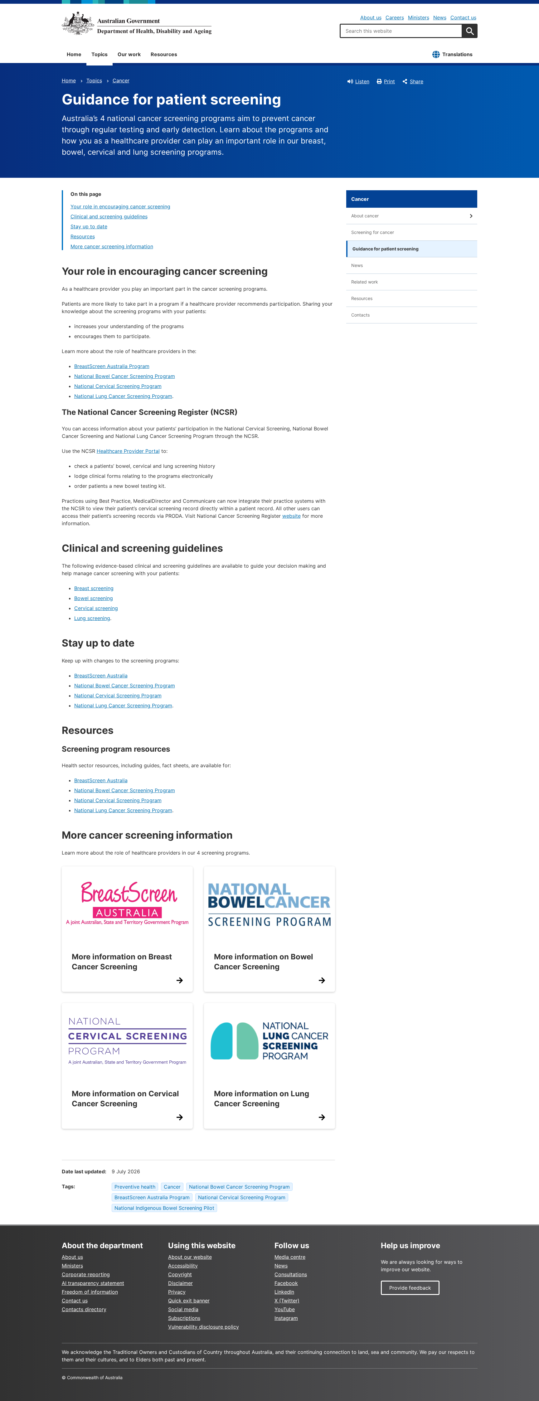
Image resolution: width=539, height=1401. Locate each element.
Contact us (463, 17)
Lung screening (92, 618)
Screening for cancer (372, 232)
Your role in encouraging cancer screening (120, 206)
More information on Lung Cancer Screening (261, 1098)
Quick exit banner (189, 1300)
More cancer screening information (111, 246)
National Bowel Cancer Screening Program (124, 376)
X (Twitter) (286, 1300)
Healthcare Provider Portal (128, 451)
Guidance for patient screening (385, 248)
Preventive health (134, 1187)
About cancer (365, 215)
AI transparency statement (93, 1283)
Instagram (286, 1318)
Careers (395, 17)
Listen (362, 81)
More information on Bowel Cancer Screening (263, 961)
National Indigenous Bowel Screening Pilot (164, 1208)
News (439, 17)
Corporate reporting (86, 1274)
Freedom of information (90, 1292)
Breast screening (94, 588)
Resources (164, 54)
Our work (129, 54)
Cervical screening (96, 608)
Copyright (180, 1274)
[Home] (136, 23)
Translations (457, 54)
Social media (183, 1309)
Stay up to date (88, 226)
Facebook (286, 1283)
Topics (99, 54)
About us (370, 17)
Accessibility (183, 1266)
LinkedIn (284, 1292)
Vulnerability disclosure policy (203, 1327)
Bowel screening (93, 598)
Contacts (360, 315)
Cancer (121, 80)
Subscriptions (184, 1318)
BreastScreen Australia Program (111, 366)
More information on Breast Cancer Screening (122, 961)
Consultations (290, 1274)
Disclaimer (180, 1283)
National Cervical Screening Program (118, 386)
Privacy (177, 1292)
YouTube (284, 1309)
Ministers (418, 17)
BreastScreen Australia (101, 675)
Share (416, 81)
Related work (364, 281)
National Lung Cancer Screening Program (123, 396)
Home (74, 54)
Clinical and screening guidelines (109, 216)
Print (389, 81)
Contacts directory (84, 1309)
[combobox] (401, 31)
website (291, 516)
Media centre (289, 1257)
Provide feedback (410, 1288)
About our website (190, 1257)
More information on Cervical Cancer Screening (125, 1098)
